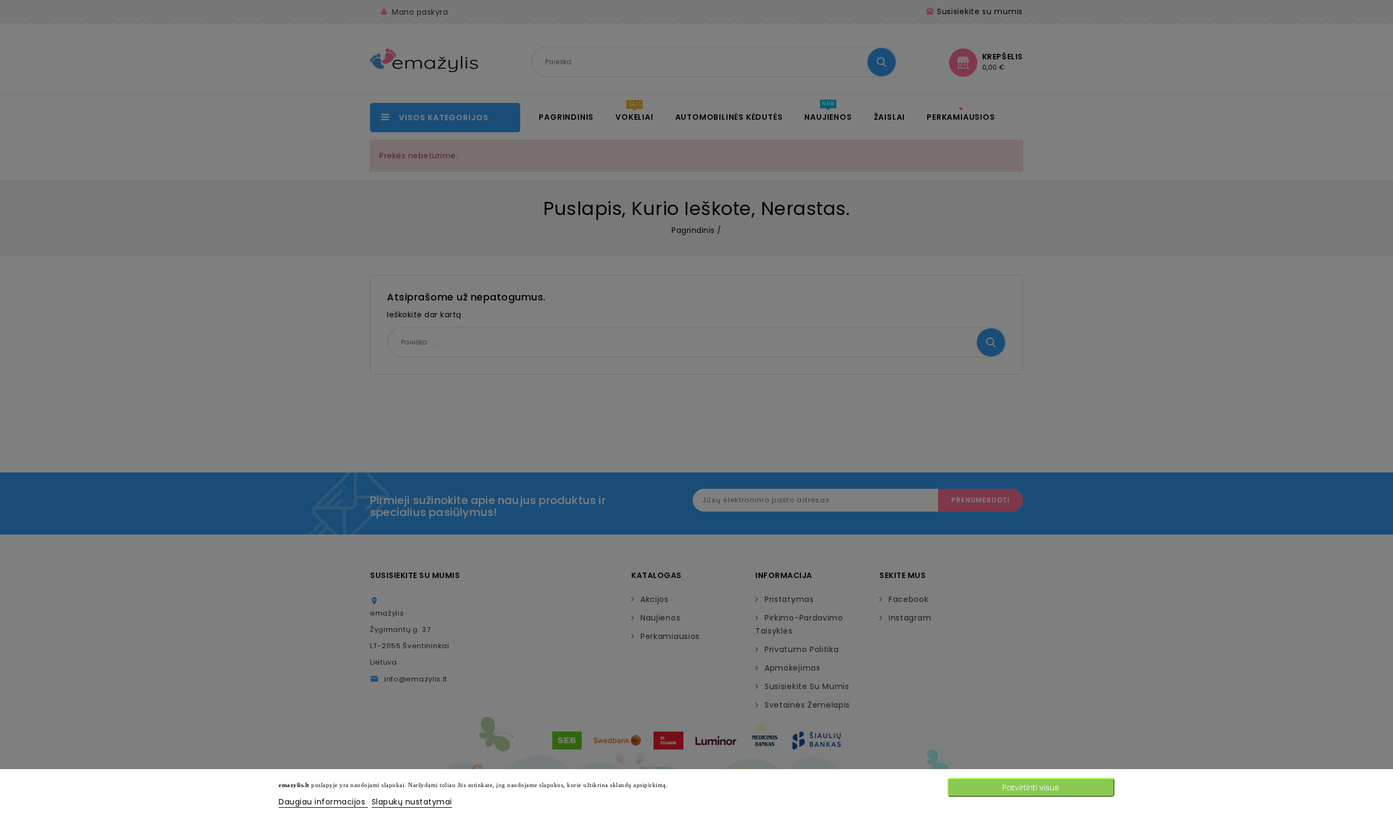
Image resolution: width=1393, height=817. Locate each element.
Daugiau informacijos (323, 801)
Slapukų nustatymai (412, 801)
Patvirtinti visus (1030, 787)
